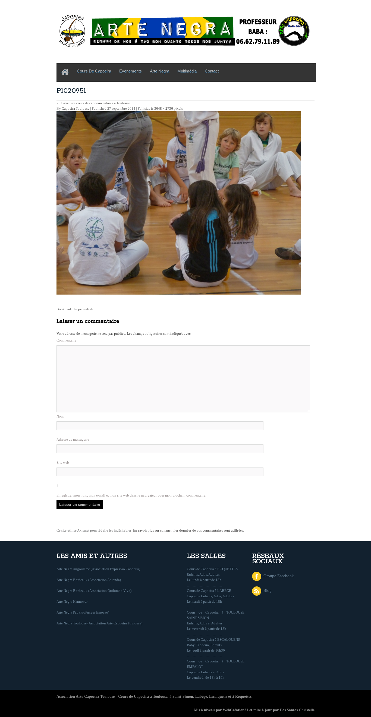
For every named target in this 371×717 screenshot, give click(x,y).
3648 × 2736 (163, 108)
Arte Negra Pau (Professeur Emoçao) (82, 612)
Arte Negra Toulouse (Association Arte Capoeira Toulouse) (99, 623)
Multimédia (187, 71)
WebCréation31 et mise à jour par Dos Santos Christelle (269, 710)
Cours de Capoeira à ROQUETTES (212, 569)
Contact (212, 71)
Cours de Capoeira (94, 71)
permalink (85, 309)
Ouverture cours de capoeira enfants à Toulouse (93, 103)
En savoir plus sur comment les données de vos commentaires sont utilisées (188, 530)
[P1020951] (178, 202)
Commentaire (66, 340)
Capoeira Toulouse (75, 108)
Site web (62, 462)
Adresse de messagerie (72, 439)
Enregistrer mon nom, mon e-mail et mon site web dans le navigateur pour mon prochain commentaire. (131, 495)
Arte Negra (159, 71)
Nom (60, 416)
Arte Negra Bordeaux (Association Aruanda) (88, 580)
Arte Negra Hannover (71, 601)
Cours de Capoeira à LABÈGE (209, 591)
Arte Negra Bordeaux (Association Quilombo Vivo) (93, 591)
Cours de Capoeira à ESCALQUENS (213, 639)
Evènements (130, 71)
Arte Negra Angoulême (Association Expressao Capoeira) (98, 569)
